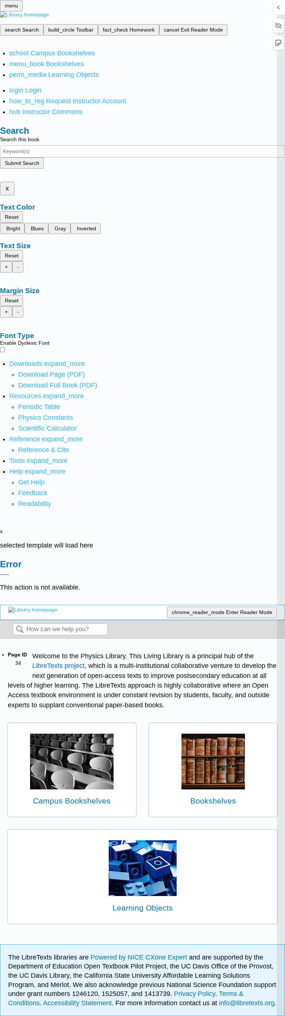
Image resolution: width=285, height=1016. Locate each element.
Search (19, 630)
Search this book (19, 139)
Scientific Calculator (47, 428)
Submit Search (22, 163)
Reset (12, 217)
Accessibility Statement (77, 1003)
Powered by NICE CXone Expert (140, 957)
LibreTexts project (58, 665)
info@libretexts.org (246, 1003)
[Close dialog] (4, 574)
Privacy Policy (194, 993)
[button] (33, 493)
